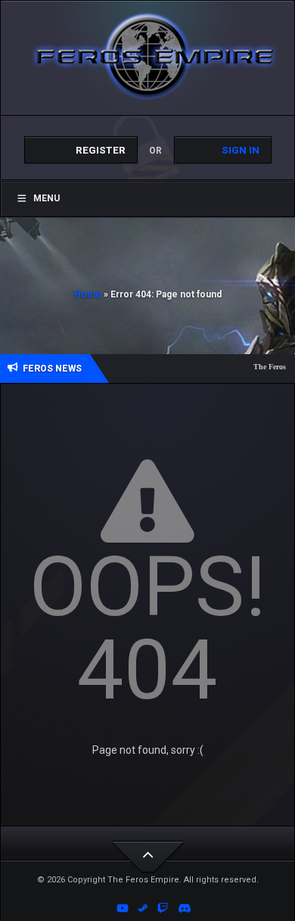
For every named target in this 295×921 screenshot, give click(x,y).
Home (87, 294)
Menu (46, 198)
